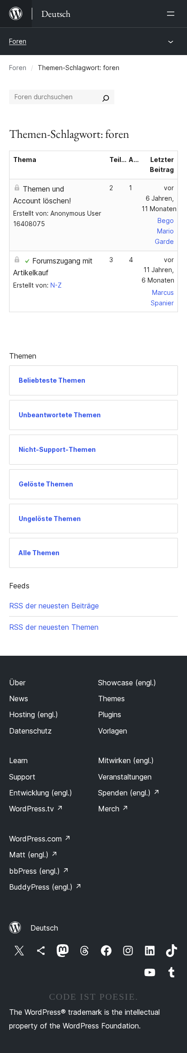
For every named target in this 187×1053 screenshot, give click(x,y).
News (18, 698)
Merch (113, 808)
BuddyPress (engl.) (45, 886)
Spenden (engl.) (129, 792)
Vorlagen (112, 730)
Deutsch (44, 927)
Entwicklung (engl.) (40, 792)
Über (17, 682)
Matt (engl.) (33, 854)
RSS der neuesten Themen (53, 627)
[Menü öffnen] (172, 13)
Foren (17, 41)
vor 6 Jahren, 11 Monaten (159, 198)
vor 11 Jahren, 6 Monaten (158, 270)
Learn (18, 760)
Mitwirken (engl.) (126, 760)
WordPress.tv (36, 808)
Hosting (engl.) (33, 714)
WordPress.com (40, 838)
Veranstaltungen (125, 776)
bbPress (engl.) (39, 871)
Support (22, 776)
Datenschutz (30, 730)
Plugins (109, 714)
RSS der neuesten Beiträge (54, 605)
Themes (111, 698)
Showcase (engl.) (127, 682)
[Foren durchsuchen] (105, 97)
